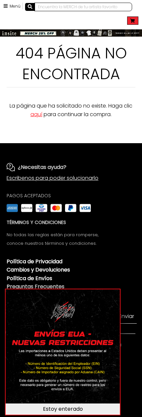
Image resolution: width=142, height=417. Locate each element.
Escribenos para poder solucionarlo (52, 178)
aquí (36, 114)
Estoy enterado (63, 409)
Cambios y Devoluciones (38, 269)
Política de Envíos (29, 278)
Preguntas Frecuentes (35, 286)
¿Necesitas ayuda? (42, 167)
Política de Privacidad (34, 261)
